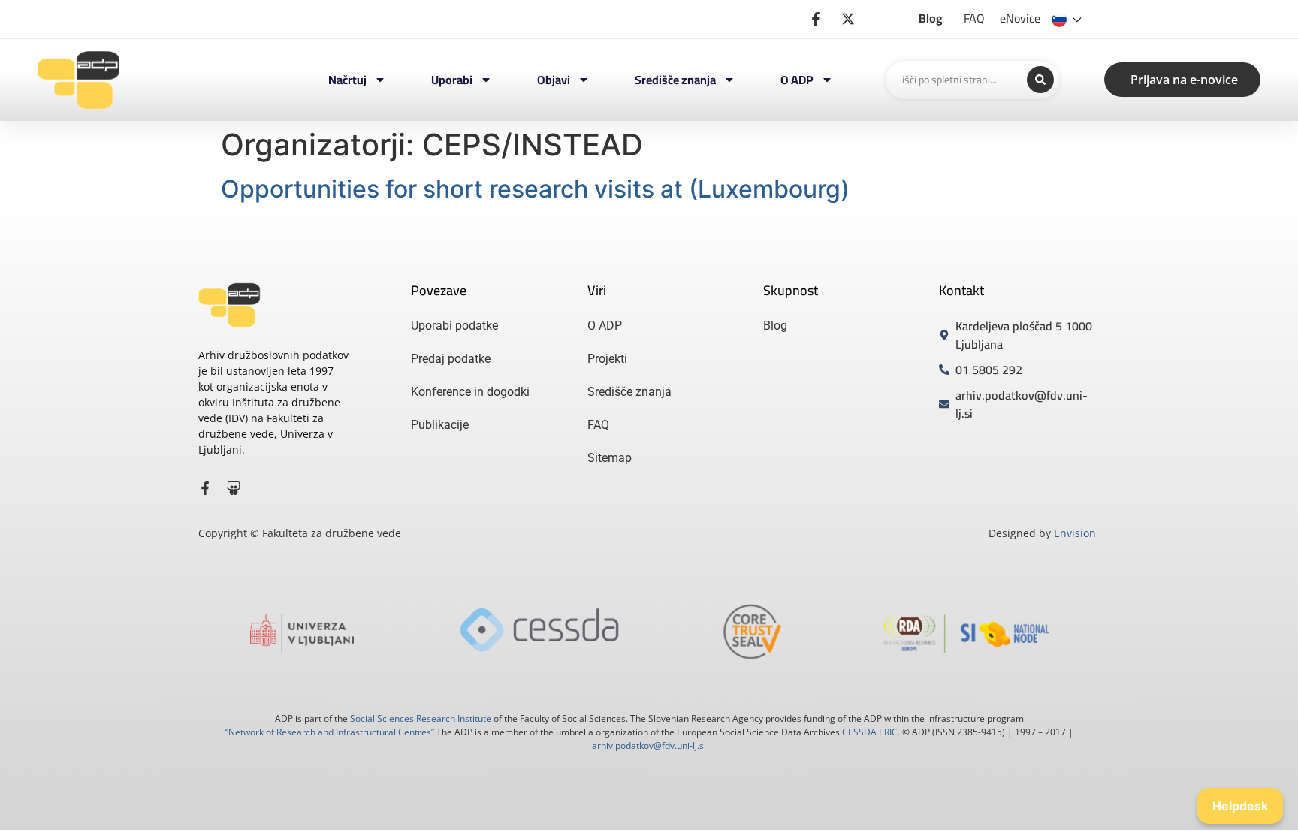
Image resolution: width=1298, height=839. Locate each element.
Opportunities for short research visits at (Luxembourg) (535, 189)
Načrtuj (347, 79)
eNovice (1020, 18)
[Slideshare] (233, 488)
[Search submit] (1040, 79)
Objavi (553, 79)
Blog (931, 18)
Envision (1075, 533)
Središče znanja (675, 79)
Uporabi (451, 79)
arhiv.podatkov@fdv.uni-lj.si (649, 745)
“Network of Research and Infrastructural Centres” (329, 732)
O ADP (797, 79)
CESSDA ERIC (870, 732)
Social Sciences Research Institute (420, 718)
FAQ (974, 18)
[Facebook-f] (205, 488)
